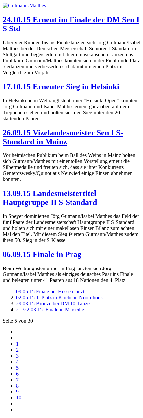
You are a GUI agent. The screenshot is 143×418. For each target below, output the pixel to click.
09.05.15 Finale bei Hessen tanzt (50, 291)
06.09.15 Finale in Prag (42, 254)
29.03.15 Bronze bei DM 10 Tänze (53, 303)
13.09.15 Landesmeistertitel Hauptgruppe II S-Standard (50, 198)
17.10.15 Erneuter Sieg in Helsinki (61, 86)
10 (18, 397)
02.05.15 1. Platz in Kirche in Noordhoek (59, 297)
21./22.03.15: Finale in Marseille (50, 309)
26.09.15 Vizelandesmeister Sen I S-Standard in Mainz (63, 137)
